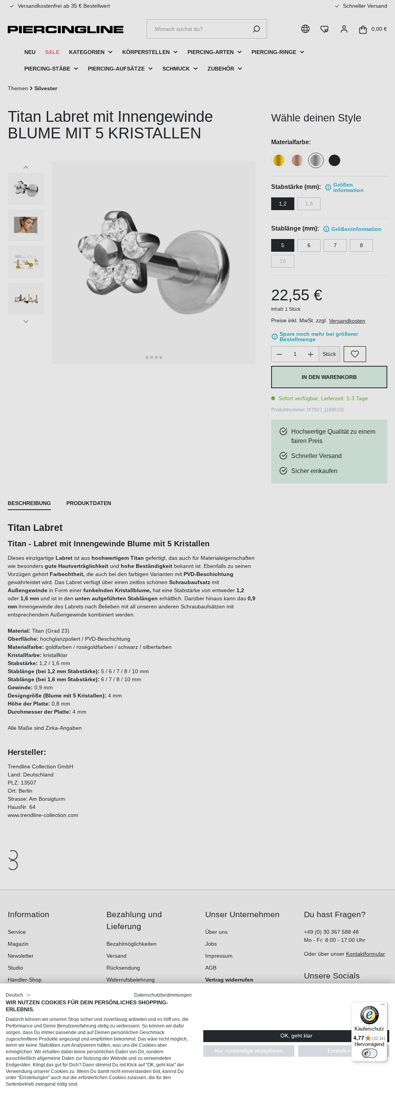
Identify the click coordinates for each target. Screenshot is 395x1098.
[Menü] (382, 1006)
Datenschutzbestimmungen (163, 995)
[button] (18, 995)
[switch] (369, 1053)
